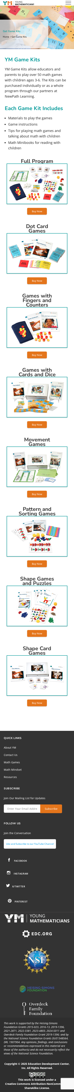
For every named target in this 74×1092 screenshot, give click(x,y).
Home (6, 36)
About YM (10, 747)
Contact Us (10, 755)
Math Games (12, 762)
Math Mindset (13, 769)
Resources (10, 777)
